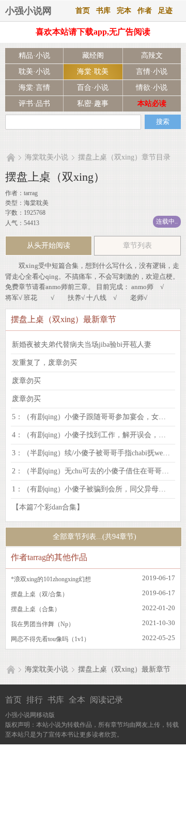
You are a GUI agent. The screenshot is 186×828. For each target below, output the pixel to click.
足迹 (165, 10)
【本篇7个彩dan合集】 (48, 507)
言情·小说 (151, 71)
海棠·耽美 (93, 71)
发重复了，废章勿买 (44, 363)
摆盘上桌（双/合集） (39, 594)
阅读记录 (106, 699)
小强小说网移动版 (30, 715)
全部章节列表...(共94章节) (93, 536)
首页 (82, 10)
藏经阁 (93, 55)
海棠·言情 (34, 87)
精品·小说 (34, 55)
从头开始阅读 (48, 245)
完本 (124, 10)
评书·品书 (34, 103)
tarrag (31, 193)
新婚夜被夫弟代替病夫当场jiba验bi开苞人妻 (81, 344)
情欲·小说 (151, 87)
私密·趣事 (93, 103)
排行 (34, 699)
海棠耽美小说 (46, 157)
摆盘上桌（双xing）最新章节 (124, 669)
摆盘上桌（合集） (35, 609)
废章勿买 (26, 381)
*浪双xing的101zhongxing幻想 (51, 579)
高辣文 (152, 55)
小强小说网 (28, 11)
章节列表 (137, 245)
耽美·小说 (34, 71)
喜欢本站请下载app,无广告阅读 (93, 31)
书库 (103, 10)
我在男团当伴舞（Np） (42, 624)
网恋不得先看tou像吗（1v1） (50, 639)
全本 (77, 699)
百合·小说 (93, 87)
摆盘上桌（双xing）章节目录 (124, 157)
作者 (144, 10)
